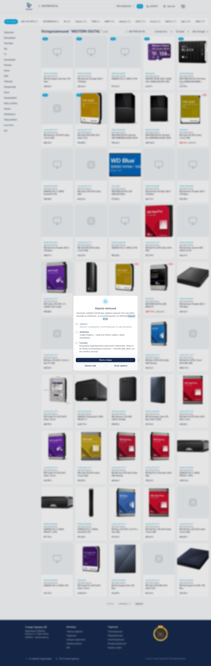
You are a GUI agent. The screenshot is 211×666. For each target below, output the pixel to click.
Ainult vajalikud (120, 366)
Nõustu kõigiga (105, 360)
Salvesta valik (90, 366)
